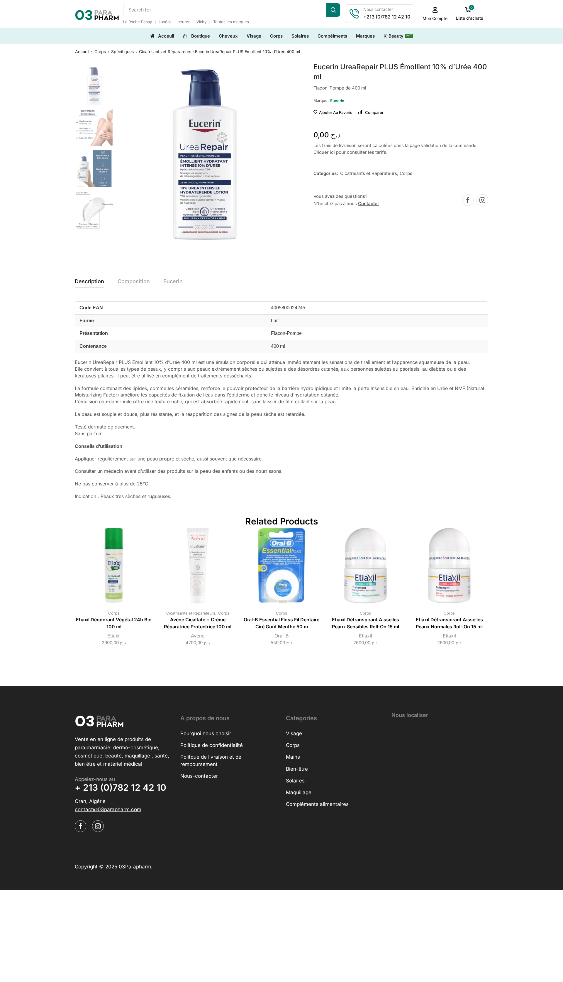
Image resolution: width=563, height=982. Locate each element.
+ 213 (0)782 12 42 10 (120, 787)
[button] (435, 14)
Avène (197, 636)
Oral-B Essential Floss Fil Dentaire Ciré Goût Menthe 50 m (281, 623)
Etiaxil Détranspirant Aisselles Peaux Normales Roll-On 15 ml (449, 623)
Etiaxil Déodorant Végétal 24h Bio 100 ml (114, 623)
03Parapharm (135, 867)
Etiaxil (114, 636)
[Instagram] (482, 200)
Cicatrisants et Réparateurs (165, 51)
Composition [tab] (134, 281)
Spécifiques (122, 51)
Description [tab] (89, 281)
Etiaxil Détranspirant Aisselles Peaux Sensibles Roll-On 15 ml (365, 623)
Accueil (82, 51)
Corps (100, 51)
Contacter (368, 203)
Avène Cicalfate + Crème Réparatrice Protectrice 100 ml (197, 623)
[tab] (89, 283)
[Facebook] (468, 200)
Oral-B (281, 636)
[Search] (333, 10)
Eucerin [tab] (173, 281)
